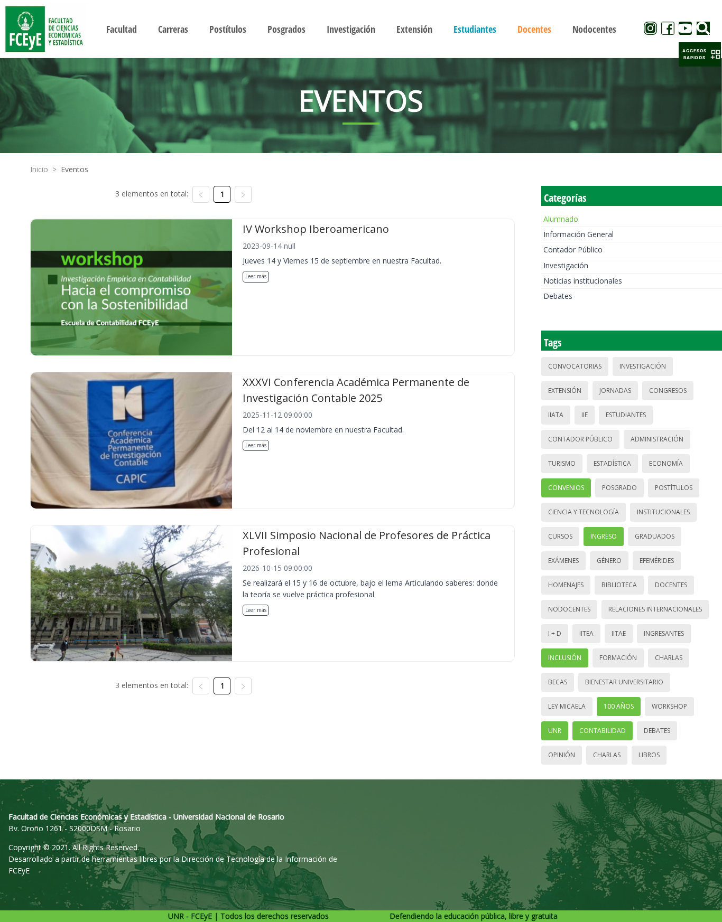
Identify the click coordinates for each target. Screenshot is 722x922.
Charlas (668, 657)
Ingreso (603, 536)
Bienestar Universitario (624, 682)
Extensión (564, 390)
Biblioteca (619, 584)
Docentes (671, 584)
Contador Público (573, 249)
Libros (649, 754)
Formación (618, 657)
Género (609, 560)
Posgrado (619, 487)
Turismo (562, 463)
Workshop (669, 706)
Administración (657, 439)
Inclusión (564, 657)
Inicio (39, 169)
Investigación (565, 265)
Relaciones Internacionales (655, 609)
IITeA (586, 633)
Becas (557, 682)
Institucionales (663, 511)
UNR (554, 730)
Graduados (654, 536)
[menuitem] (121, 29)
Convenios (566, 487)
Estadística (612, 463)
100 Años (619, 706)
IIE (584, 414)
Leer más (255, 276)
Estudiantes (626, 414)
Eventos (74, 169)
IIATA (555, 414)
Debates (557, 296)
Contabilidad (602, 730)
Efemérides (657, 560)
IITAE (619, 633)
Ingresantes (664, 633)
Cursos (560, 536)
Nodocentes (569, 609)
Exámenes (563, 560)
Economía (666, 463)
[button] (700, 54)
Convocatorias (574, 366)
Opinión (561, 754)
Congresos (668, 390)
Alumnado (560, 219)
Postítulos (673, 487)
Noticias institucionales (582, 281)
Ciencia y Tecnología (583, 511)
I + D (554, 633)
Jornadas (615, 390)
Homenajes (566, 584)
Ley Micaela (567, 706)
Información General (578, 234)
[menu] (361, 29)
